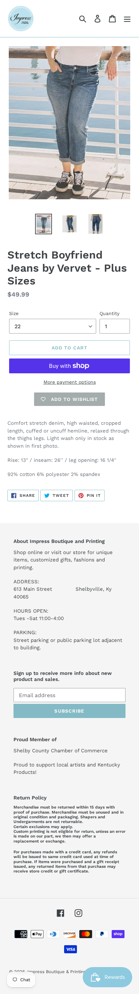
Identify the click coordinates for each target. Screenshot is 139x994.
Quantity (109, 313)
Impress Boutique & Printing (56, 971)
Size (14, 313)
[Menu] (127, 18)
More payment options (70, 382)
